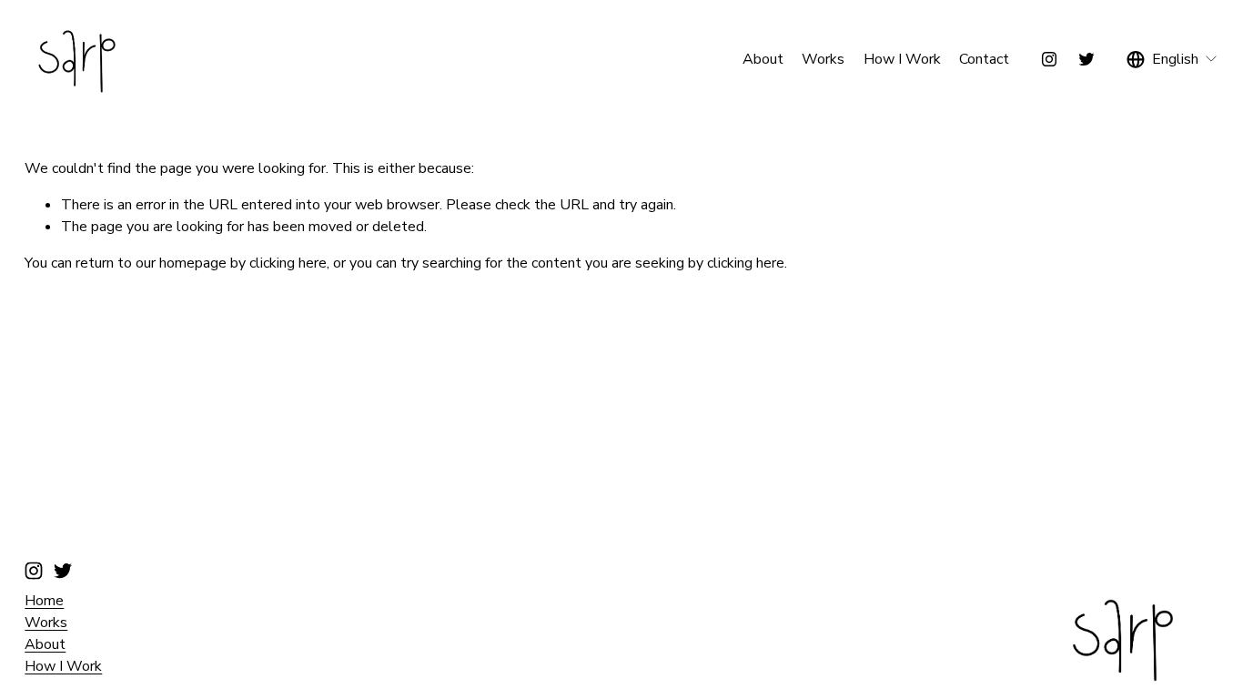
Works (823, 59)
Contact (984, 59)
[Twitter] (1086, 59)
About (763, 59)
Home (44, 601)
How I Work (902, 59)
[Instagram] (1049, 59)
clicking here (288, 263)
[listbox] (1172, 58)
